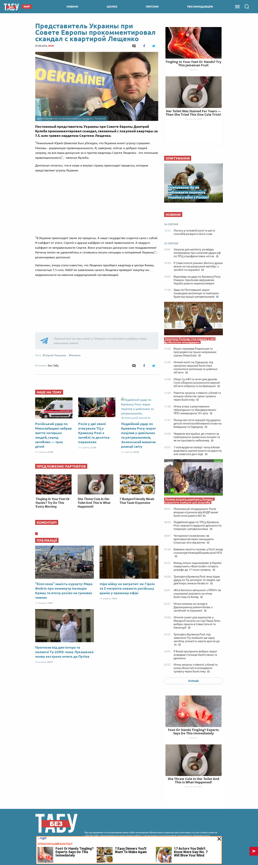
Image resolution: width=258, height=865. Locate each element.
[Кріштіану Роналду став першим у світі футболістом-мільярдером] (193, 319)
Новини (76, 355)
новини (72, 6)
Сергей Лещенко (55, 355)
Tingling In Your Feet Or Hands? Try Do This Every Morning (53, 502)
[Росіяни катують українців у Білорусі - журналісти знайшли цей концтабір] (193, 478)
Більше (193, 680)
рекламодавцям (200, 6)
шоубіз (112, 6)
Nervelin (193, 737)
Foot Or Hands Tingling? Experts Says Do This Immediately (193, 731)
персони (152, 6)
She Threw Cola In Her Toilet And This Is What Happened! (94, 502)
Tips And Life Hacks (193, 786)
